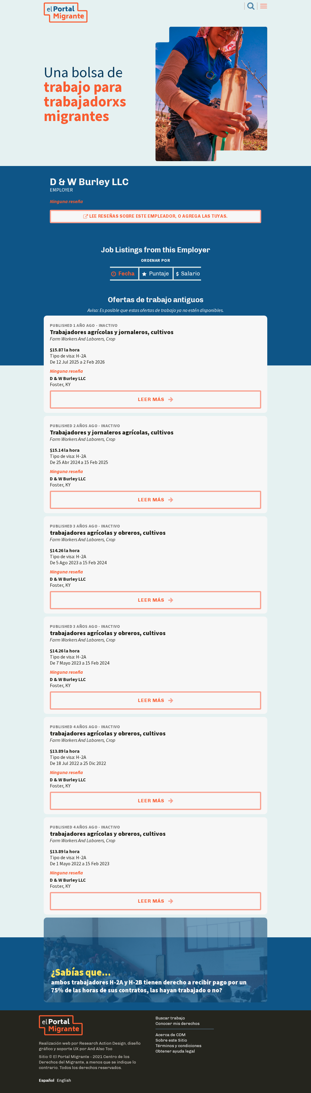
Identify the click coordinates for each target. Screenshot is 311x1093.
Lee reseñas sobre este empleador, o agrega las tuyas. (158, 216)
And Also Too (99, 1048)
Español (46, 1080)
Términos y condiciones (178, 1045)
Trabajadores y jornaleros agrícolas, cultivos (111, 432)
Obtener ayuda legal (175, 1051)
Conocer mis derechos (178, 1023)
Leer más (199, 399)
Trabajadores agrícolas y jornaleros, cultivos (111, 332)
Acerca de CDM (171, 1034)
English (64, 1080)
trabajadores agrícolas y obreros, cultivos (108, 532)
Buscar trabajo (170, 1017)
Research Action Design (102, 1043)
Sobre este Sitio (171, 1040)
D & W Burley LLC (68, 378)
